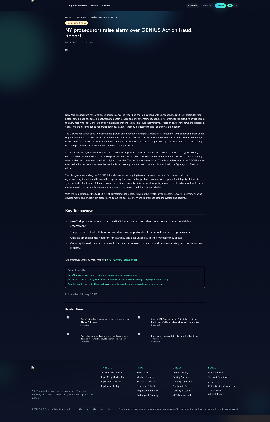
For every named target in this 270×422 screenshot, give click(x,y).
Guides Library (180, 372)
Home (68, 17)
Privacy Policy (215, 372)
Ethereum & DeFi (146, 386)
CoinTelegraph (114, 259)
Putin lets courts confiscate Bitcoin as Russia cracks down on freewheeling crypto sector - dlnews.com (116, 284)
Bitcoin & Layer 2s (146, 381)
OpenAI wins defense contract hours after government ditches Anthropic (102, 275)
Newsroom (142, 372)
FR (236, 5)
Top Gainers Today (111, 381)
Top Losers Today (110, 386)
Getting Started (181, 377)
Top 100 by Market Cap (113, 377)
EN (230, 5)
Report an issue (131, 259)
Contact (220, 5)
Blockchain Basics (182, 386)
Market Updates (145, 377)
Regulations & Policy (147, 390)
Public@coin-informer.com (222, 386)
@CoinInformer (216, 394)
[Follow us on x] (87, 409)
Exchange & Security (147, 395)
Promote (192, 5)
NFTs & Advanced (182, 395)
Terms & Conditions (218, 377)
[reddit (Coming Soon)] (108, 409)
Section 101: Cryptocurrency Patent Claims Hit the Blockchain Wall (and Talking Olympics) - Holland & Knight (119, 279)
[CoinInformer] (63, 377)
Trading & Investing (183, 381)
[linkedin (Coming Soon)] (101, 409)
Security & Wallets (182, 390)
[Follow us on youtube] (94, 409)
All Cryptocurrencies (111, 372)
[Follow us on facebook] (80, 409)
